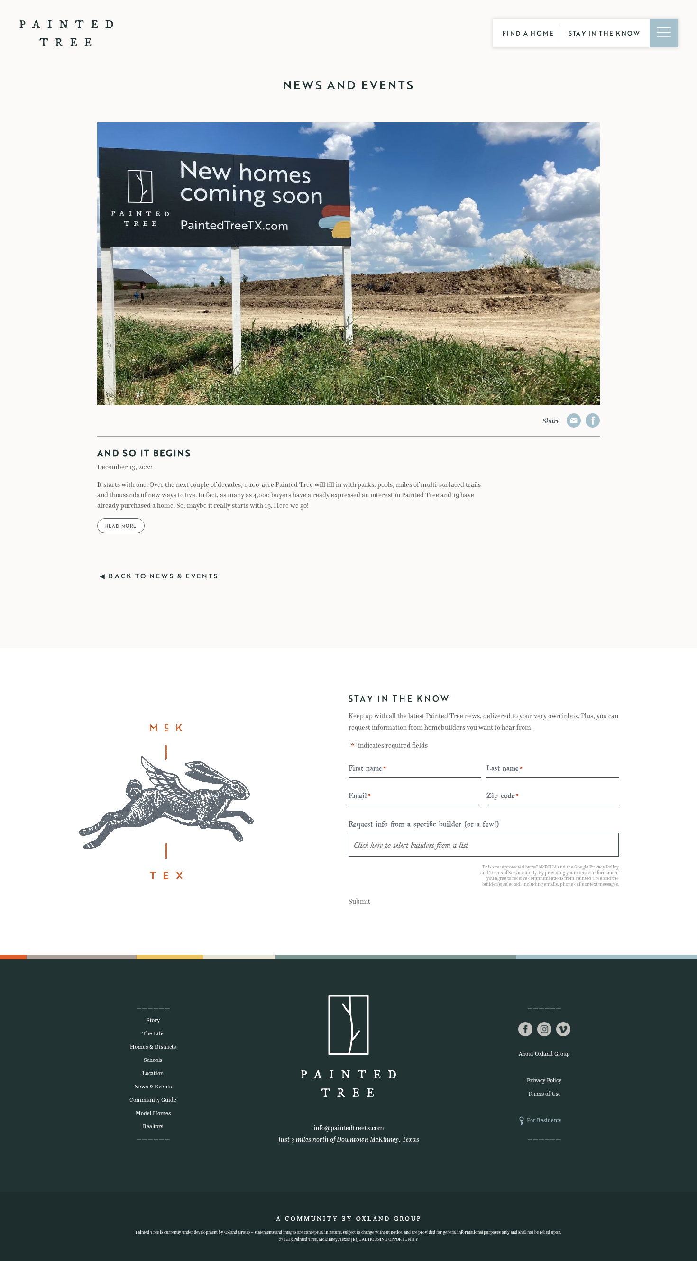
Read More (121, 525)
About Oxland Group (544, 1054)
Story (153, 1020)
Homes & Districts (153, 1046)
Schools (153, 1060)
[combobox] (483, 845)
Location (153, 1073)
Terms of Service (506, 872)
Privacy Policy (604, 867)
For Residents (544, 1120)
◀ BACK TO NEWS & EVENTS (159, 576)
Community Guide (152, 1100)
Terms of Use (544, 1093)
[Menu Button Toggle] (664, 33)
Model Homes (153, 1113)
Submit (359, 901)
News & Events (153, 1086)
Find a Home (528, 33)
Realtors (153, 1126)
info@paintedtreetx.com (348, 1128)
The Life (153, 1033)
